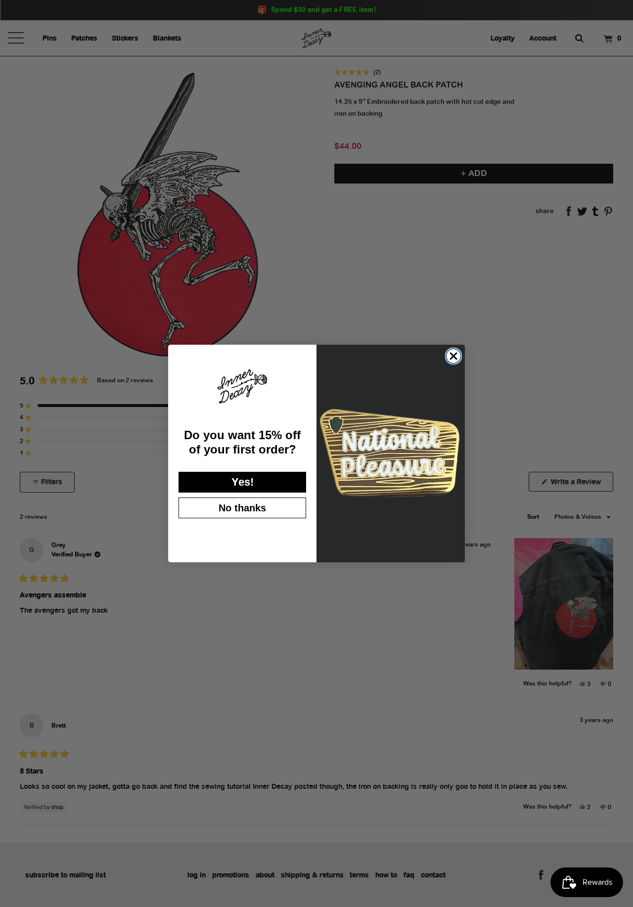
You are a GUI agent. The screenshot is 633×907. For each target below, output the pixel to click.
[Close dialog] (453, 356)
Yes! (242, 482)
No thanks (242, 507)
